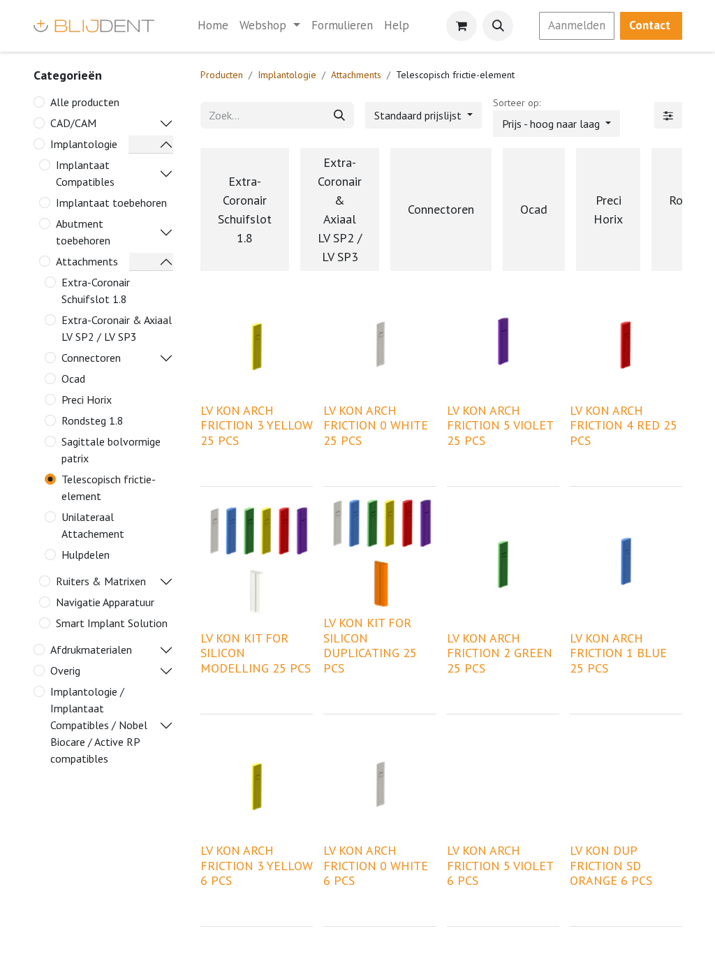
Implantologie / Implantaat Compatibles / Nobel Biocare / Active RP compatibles (98, 724)
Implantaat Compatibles (85, 173)
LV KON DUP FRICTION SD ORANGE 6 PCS (611, 865)
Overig (65, 670)
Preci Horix (86, 399)
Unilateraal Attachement (92, 525)
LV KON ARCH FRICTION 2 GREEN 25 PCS (499, 653)
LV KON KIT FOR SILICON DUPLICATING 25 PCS (370, 645)
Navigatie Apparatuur (105, 602)
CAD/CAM (73, 123)
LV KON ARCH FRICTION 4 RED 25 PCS (623, 425)
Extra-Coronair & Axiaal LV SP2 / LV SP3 (116, 328)
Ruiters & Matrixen (101, 581)
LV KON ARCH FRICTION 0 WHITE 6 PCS (375, 865)
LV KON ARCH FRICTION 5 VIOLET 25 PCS (500, 425)
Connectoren (91, 358)
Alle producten (84, 102)
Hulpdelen (85, 555)
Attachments (87, 261)
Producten (221, 74)
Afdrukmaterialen (91, 649)
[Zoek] (339, 115)
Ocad (73, 379)
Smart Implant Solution (112, 623)
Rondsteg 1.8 (92, 420)
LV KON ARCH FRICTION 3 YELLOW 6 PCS (256, 865)
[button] (497, 25)
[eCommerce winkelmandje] (461, 25)
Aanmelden (576, 25)
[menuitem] (213, 26)
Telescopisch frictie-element (108, 487)
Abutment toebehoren (83, 232)
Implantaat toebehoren (111, 203)
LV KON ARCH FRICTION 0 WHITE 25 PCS (375, 425)
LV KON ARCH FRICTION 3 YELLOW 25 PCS (256, 425)
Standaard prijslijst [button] (419, 115)
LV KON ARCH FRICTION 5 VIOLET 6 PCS (500, 865)
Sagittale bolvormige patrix (111, 449)
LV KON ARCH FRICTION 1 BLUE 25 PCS (618, 653)
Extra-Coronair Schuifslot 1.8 (95, 290)
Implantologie (83, 144)
